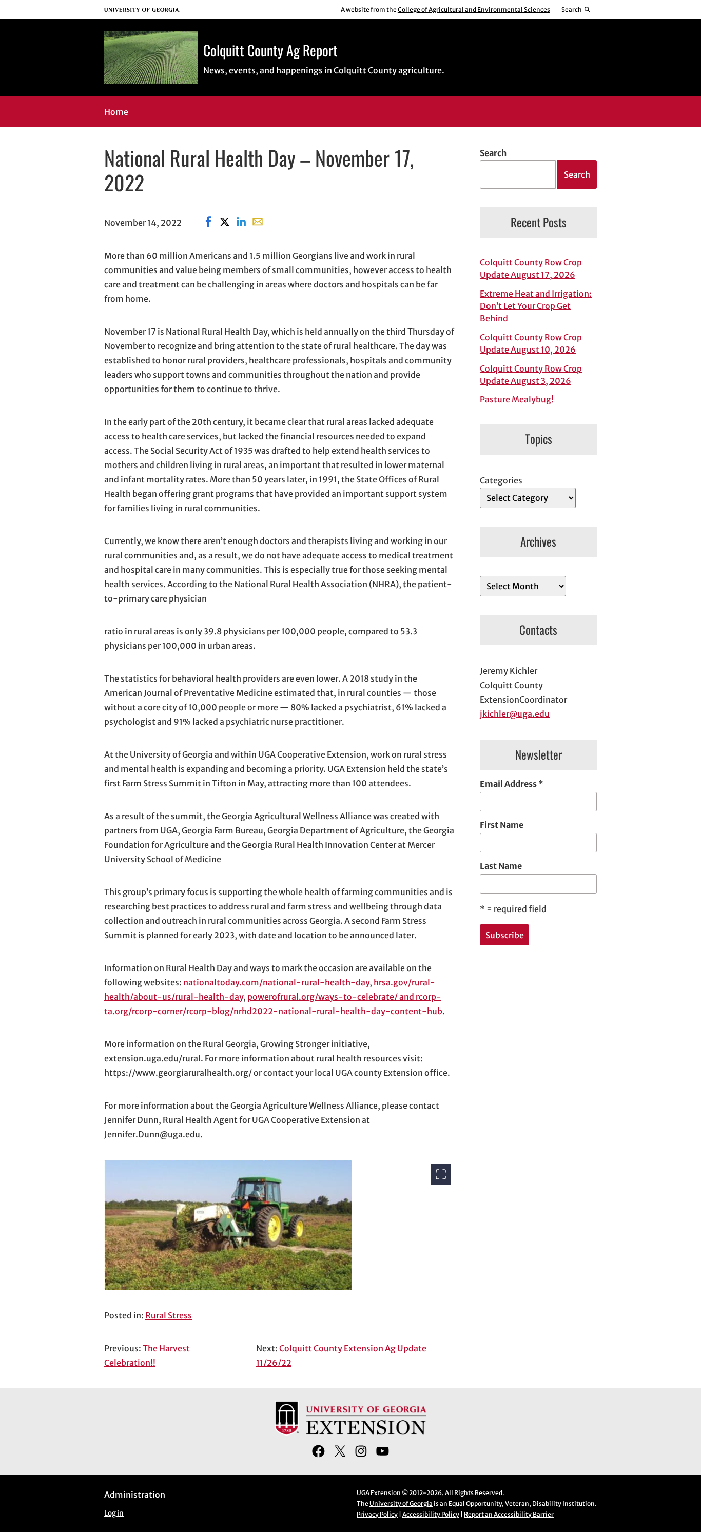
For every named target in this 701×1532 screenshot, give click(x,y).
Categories (501, 480)
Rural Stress (168, 1315)
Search (493, 153)
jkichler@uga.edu (515, 714)
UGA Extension (379, 1493)
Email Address (511, 784)
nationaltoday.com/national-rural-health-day (276, 982)
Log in (114, 1513)
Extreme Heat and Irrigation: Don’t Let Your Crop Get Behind (536, 305)
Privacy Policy (377, 1514)
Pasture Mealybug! (517, 399)
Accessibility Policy (430, 1514)
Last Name (501, 866)
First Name (501, 825)
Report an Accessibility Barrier (509, 1514)
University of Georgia (401, 1503)
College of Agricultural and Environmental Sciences (474, 9)
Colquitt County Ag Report (270, 50)
